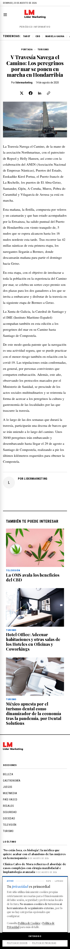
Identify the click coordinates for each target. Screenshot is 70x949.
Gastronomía (12, 780)
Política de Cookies (29, 923)
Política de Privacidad (44, 943)
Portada (26, 49)
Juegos (7, 786)
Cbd (37, 36)
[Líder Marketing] (34, 17)
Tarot (26, 36)
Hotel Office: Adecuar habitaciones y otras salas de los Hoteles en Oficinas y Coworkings (33, 642)
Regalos (8, 805)
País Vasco (10, 799)
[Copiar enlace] (48, 93)
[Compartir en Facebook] (30, 93)
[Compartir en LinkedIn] (39, 93)
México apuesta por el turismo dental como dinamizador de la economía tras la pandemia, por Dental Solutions (33, 713)
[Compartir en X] (21, 93)
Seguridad (10, 812)
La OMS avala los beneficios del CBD (32, 577)
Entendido (35, 936)
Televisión (9, 824)
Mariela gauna (54, 36)
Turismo (43, 49)
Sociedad (9, 818)
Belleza (8, 774)
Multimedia (10, 793)
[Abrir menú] (6, 15)
